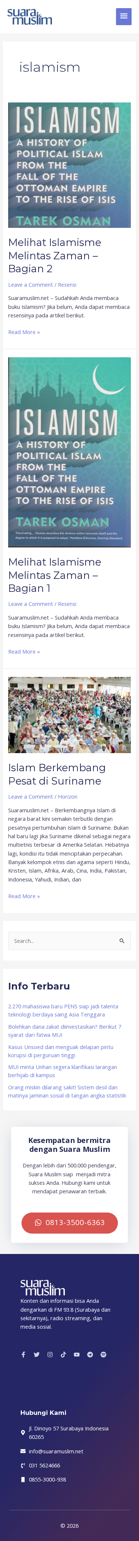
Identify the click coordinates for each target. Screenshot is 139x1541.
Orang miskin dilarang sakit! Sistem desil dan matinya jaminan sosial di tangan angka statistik (67, 1091)
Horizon (67, 796)
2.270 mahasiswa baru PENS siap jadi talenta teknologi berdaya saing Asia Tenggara (63, 1010)
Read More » (24, 331)
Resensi (67, 284)
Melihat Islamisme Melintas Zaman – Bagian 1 (54, 575)
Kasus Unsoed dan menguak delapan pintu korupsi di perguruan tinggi (60, 1051)
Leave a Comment (30, 284)
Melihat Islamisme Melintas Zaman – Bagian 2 (54, 255)
